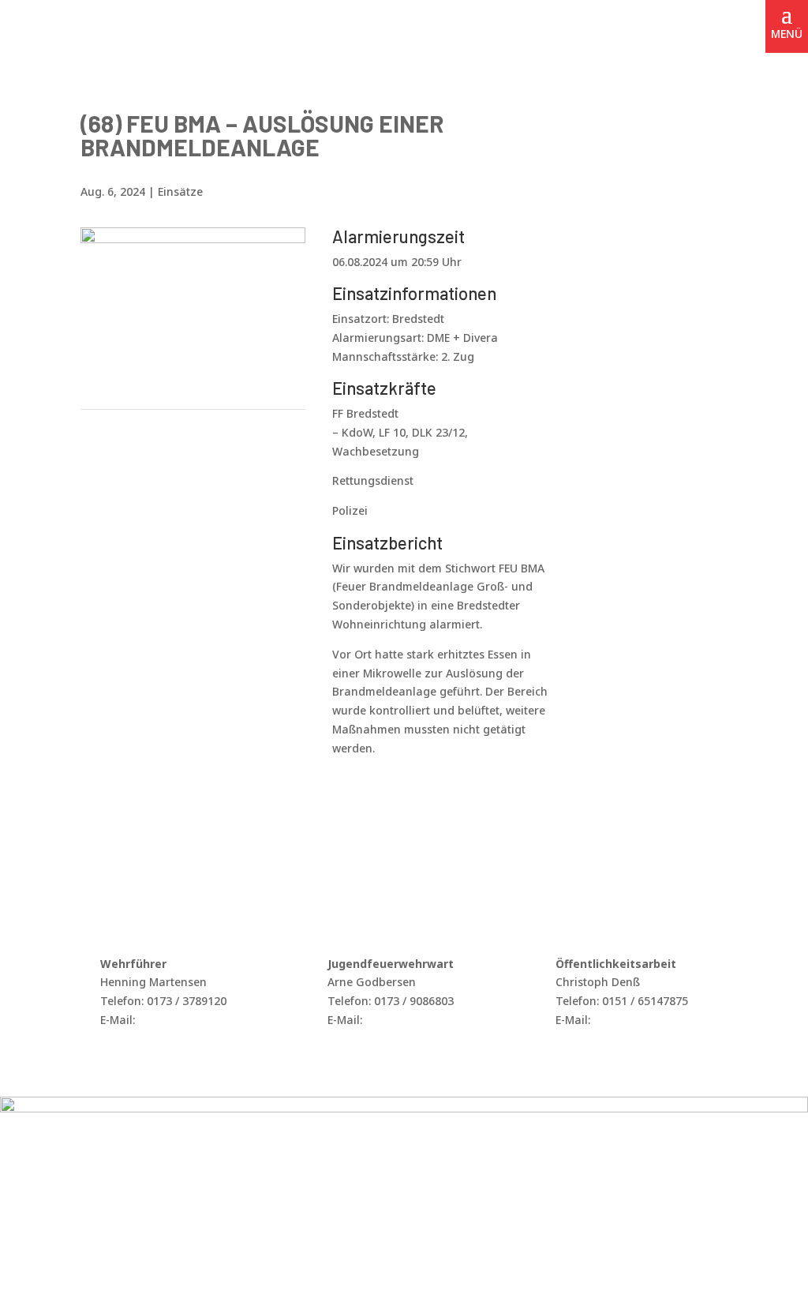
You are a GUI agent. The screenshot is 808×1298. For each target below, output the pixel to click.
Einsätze (180, 191)
